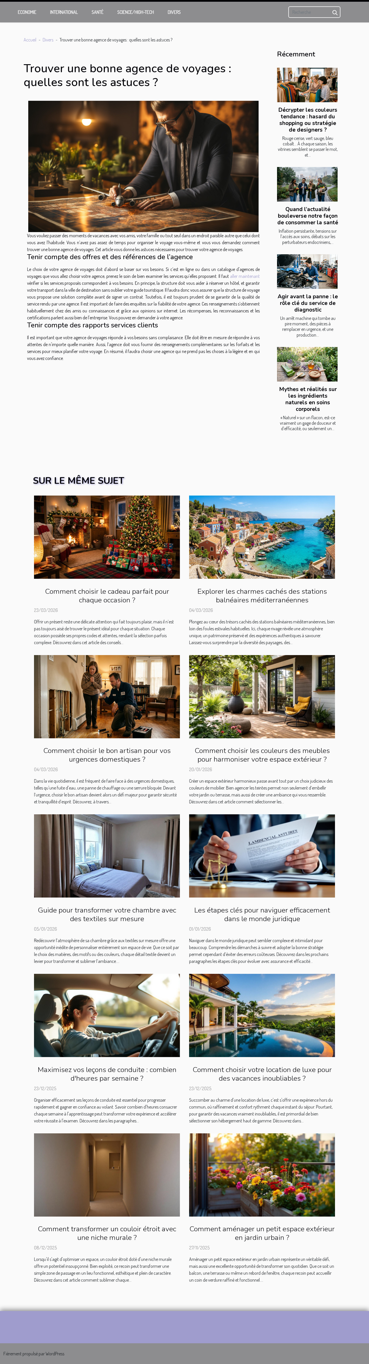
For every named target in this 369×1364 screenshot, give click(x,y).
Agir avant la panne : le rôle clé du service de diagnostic (308, 303)
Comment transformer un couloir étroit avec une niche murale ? (107, 1233)
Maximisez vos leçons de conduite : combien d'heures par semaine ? (107, 1074)
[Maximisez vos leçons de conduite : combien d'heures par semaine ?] (107, 1015)
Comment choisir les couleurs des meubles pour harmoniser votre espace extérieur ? (262, 755)
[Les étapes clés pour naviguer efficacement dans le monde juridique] (262, 855)
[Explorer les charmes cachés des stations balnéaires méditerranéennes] (262, 536)
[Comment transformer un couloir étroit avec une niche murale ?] (107, 1174)
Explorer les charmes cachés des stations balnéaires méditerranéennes (262, 596)
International (64, 12)
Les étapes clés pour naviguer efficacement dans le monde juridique (262, 914)
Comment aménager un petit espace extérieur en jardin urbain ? (262, 1233)
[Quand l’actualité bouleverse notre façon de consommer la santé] (307, 184)
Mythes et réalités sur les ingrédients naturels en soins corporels (308, 399)
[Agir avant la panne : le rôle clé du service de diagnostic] (307, 271)
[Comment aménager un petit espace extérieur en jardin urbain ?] (262, 1174)
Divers (174, 12)
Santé (97, 12)
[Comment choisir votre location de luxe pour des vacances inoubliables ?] (262, 1015)
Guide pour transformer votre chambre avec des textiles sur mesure (107, 914)
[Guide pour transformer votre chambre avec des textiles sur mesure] (107, 855)
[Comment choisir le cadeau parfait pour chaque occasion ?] (107, 536)
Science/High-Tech (135, 12)
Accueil (30, 40)
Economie (27, 12)
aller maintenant (245, 276)
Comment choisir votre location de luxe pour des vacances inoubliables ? (262, 1074)
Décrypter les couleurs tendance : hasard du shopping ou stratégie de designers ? (307, 120)
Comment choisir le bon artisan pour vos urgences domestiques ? (107, 755)
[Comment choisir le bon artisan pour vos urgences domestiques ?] (107, 696)
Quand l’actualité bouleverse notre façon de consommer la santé (307, 216)
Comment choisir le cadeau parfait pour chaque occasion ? (107, 596)
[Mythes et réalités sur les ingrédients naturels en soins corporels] (307, 364)
